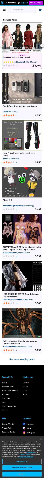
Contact (26, 383)
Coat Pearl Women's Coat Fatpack (16, 57)
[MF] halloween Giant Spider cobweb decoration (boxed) (20, 342)
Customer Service (8, 432)
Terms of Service (8, 424)
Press (25, 394)
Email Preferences (9, 406)
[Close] (41, 439)
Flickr (28, 428)
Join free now (36, 2)
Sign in (24, 2)
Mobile (4, 383)
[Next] (42, 45)
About (25, 387)
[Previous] (2, 45)
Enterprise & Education (10, 390)
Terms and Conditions (26, 456)
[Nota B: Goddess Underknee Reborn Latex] (22, 135)
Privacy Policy (7, 428)
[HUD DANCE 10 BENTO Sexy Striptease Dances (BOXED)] (22, 276)
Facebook (30, 424)
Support (5, 410)
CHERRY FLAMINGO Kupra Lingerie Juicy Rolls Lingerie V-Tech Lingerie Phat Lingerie (22, 249)
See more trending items (22, 359)
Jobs (25, 390)
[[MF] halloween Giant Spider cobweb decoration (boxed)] (22, 323)
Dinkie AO (7, 200)
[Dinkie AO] (22, 182)
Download (6, 398)
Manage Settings (22, 461)
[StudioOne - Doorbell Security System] (22, 88)
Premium (5, 394)
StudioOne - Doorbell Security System (20, 106)
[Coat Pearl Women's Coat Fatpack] (22, 37)
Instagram (30, 433)
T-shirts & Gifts (7, 387)
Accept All (22, 474)
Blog (4, 402)
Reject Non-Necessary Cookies (22, 467)
